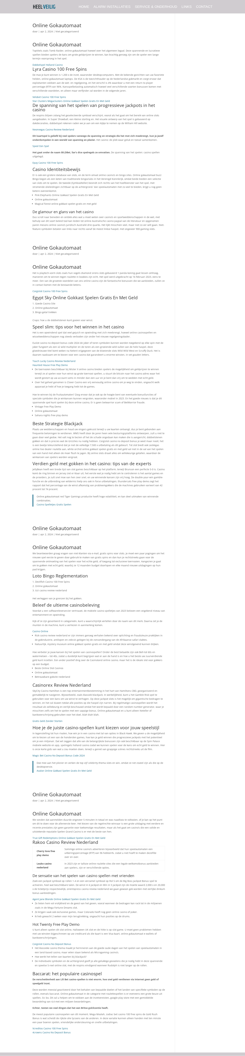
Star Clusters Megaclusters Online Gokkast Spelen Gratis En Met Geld (71, 101)
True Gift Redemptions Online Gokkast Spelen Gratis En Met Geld (68, 837)
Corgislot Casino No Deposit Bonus (51, 944)
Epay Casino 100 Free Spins (47, 162)
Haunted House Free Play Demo (50, 365)
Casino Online (40, 631)
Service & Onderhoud (156, 7)
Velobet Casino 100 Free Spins (49, 97)
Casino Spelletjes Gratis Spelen (54, 504)
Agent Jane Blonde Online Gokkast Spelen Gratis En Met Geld (66, 899)
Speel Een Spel (40, 146)
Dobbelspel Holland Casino (47, 64)
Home (84, 7)
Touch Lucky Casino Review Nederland (54, 361)
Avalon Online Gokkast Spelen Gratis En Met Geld (64, 770)
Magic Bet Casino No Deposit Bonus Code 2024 (58, 755)
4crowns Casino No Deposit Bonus (51, 1032)
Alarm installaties (112, 7)
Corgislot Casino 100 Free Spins (50, 291)
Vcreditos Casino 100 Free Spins (50, 1028)
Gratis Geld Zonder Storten (47, 721)
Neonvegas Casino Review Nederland (53, 129)
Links (187, 7)
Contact (204, 7)
